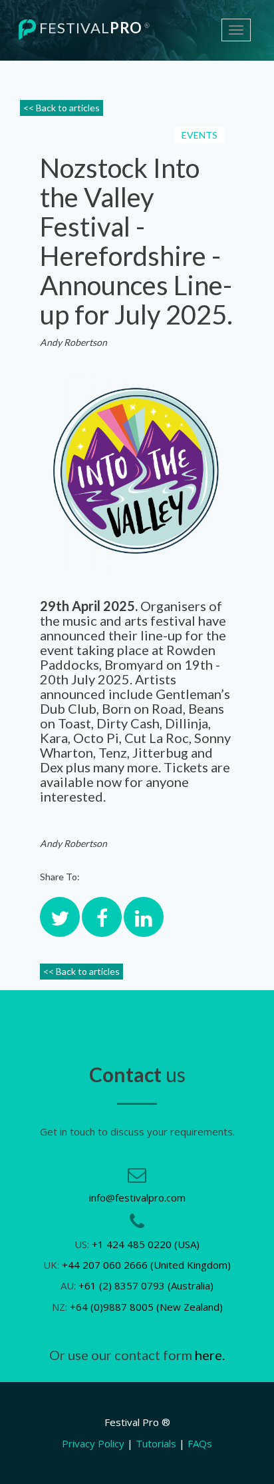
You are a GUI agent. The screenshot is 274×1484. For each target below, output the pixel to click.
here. (210, 1355)
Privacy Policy (93, 1443)
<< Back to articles (61, 107)
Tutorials (156, 1443)
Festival (93, 28)
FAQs (200, 1443)
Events (199, 135)
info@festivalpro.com (137, 1197)
